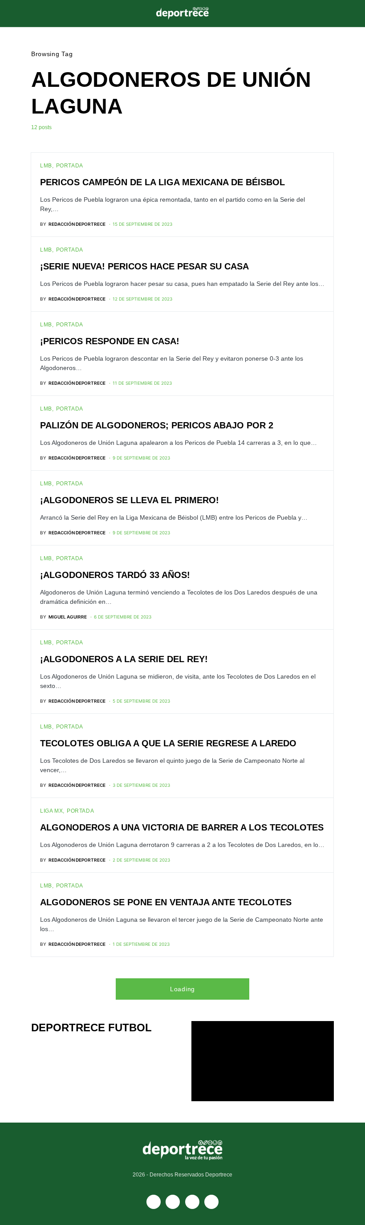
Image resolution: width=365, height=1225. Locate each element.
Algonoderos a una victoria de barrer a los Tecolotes (182, 827)
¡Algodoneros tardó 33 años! (115, 575)
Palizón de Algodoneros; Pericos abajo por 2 (156, 425)
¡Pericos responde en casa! (109, 341)
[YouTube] (173, 1202)
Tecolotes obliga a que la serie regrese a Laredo (168, 743)
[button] (33, 13)
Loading (182, 989)
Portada (69, 166)
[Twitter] (211, 1202)
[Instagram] (192, 1202)
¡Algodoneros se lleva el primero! (129, 500)
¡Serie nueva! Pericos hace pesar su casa (144, 266)
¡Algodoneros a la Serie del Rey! (124, 659)
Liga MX (51, 811)
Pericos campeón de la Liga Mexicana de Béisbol (162, 182)
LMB (46, 166)
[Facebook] (153, 1202)
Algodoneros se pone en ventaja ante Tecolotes (166, 902)
